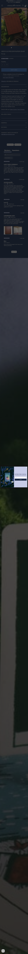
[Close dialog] (26, 467)
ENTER (21, 479)
